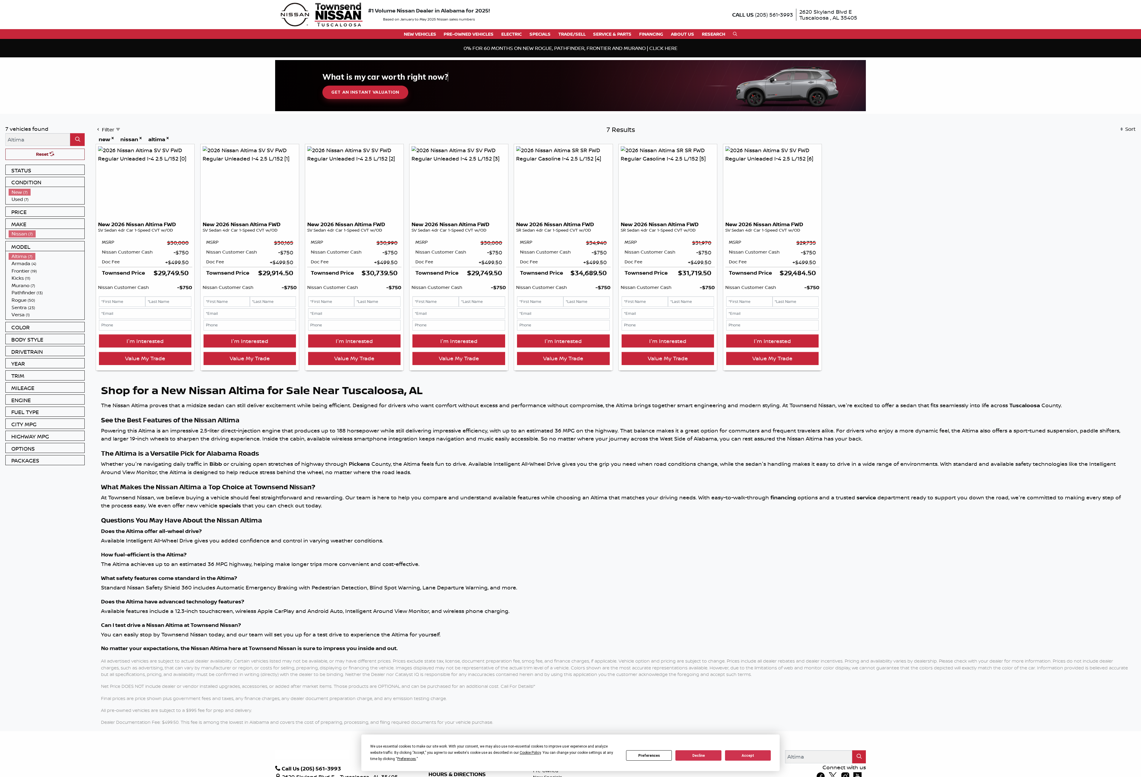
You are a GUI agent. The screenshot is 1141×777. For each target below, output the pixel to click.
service (866, 497)
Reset (43, 154)
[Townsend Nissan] (322, 14)
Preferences (649, 756)
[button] (420, 34)
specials (230, 505)
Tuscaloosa (1024, 405)
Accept (748, 756)
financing (783, 497)
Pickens (359, 464)
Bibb (215, 464)
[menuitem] (47, 192)
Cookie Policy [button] (530, 753)
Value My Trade (145, 358)
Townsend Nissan (272, 648)
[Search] (77, 139)
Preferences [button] (406, 759)
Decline (698, 756)
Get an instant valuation (365, 92)
